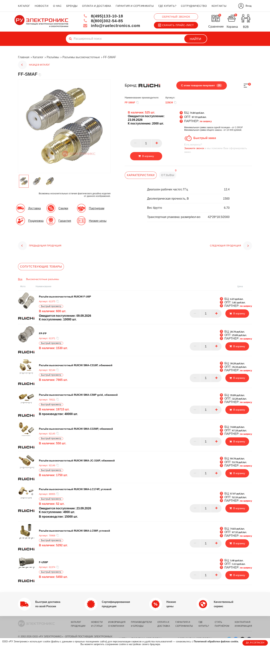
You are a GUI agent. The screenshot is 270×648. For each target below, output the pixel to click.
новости (41, 5)
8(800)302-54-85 (106, 21)
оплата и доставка (96, 5)
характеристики (141, 175)
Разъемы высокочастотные (81, 57)
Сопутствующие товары (41, 266)
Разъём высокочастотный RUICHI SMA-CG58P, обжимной (76, 428)
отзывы (167, 175)
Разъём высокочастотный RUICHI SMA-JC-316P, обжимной (77, 460)
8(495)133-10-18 (106, 16)
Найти (195, 39)
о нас (57, 5)
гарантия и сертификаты (135, 5)
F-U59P (43, 562)
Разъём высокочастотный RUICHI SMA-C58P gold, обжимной (78, 394)
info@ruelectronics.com (115, 25)
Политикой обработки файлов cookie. (216, 641)
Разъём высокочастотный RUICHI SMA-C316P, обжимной (75, 365)
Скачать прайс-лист (178, 25)
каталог (24, 5)
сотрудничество (194, 5)
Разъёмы (53, 57)
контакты (219, 5)
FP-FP (42, 333)
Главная (23, 57)
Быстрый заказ (204, 138)
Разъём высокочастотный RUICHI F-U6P (65, 296)
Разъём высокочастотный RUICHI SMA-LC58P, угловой (74, 530)
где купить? (167, 5)
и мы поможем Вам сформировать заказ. (215, 148)
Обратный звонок (176, 16)
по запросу (206, 121)
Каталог (38, 57)
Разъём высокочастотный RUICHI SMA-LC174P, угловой (75, 489)
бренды (72, 5)
